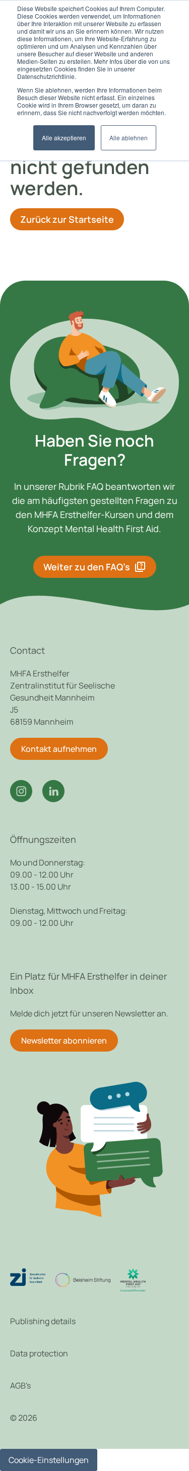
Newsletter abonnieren (64, 1040)
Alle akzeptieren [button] (64, 137)
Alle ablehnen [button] (128, 137)
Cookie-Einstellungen (49, 1459)
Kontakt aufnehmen (59, 748)
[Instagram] (21, 791)
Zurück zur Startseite (67, 219)
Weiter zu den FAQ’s (94, 567)
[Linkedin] (53, 791)
